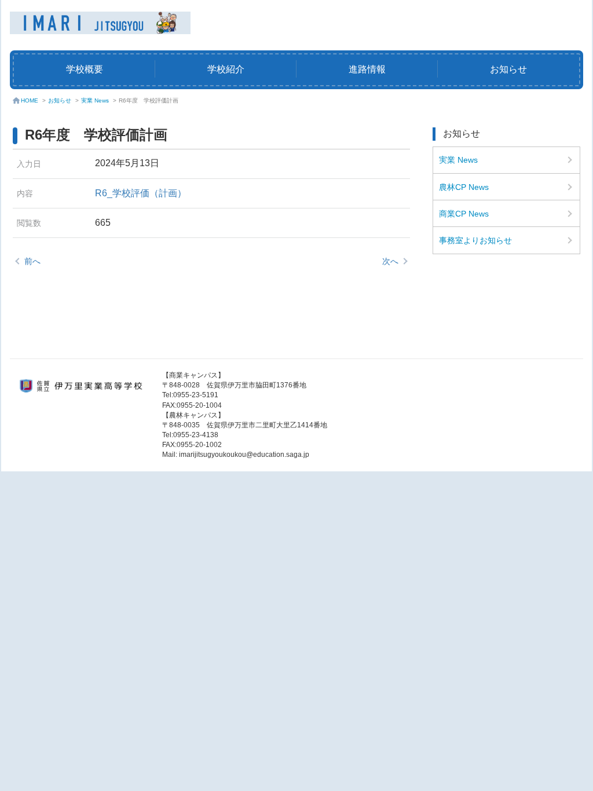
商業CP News (464, 213)
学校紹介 (225, 69)
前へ (32, 261)
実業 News (95, 100)
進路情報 (367, 69)
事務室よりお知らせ (475, 240)
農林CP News (464, 187)
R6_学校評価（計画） (140, 193)
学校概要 (84, 69)
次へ (390, 261)
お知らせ (508, 69)
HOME (29, 100)
